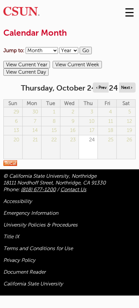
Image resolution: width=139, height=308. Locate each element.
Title (11, 236)
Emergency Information (30, 213)
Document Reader (24, 272)
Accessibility (17, 201)
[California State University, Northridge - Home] (21, 13)
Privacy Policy (19, 260)
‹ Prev (101, 87)
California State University (33, 283)
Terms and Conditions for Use (38, 248)
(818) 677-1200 (38, 189)
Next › (126, 87)
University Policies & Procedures (40, 225)
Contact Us (73, 189)
